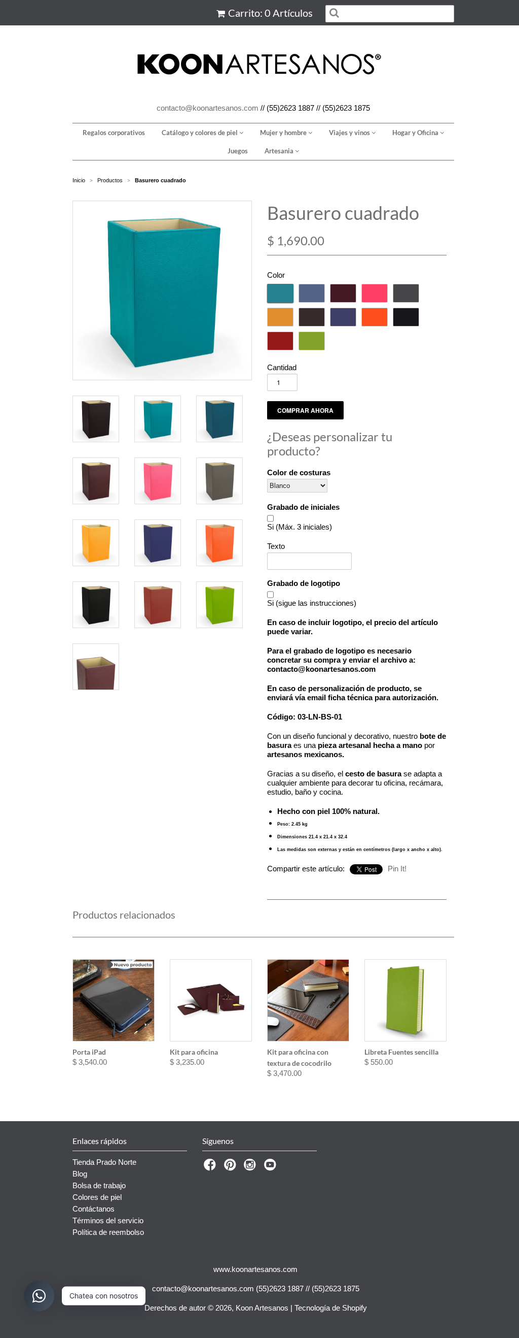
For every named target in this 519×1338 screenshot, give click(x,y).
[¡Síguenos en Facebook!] (211, 1168)
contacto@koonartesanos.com (207, 108)
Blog (79, 1173)
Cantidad (281, 367)
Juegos (238, 151)
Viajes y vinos (350, 132)
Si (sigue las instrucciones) (311, 603)
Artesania (280, 151)
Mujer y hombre (284, 132)
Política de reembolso (108, 1232)
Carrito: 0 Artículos (270, 13)
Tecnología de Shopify (330, 1307)
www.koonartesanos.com (255, 1269)
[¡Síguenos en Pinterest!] (231, 1168)
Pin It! (397, 868)
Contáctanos (93, 1208)
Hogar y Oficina (416, 132)
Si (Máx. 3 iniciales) (299, 527)
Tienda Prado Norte (104, 1162)
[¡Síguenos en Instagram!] (251, 1168)
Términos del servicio (107, 1220)
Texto (276, 546)
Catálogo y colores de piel (200, 132)
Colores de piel (97, 1197)
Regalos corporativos (114, 132)
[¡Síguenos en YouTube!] (271, 1168)
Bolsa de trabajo (99, 1185)
